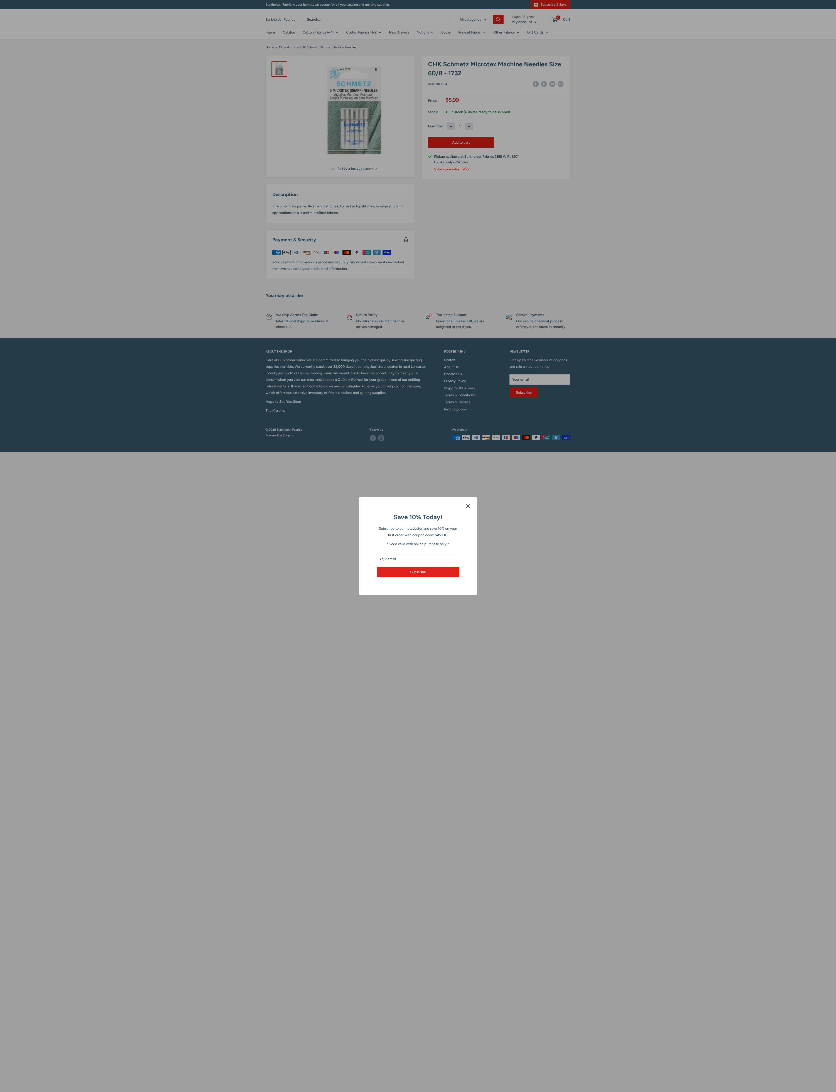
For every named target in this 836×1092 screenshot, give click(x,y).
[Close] (468, 505)
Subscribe (418, 572)
